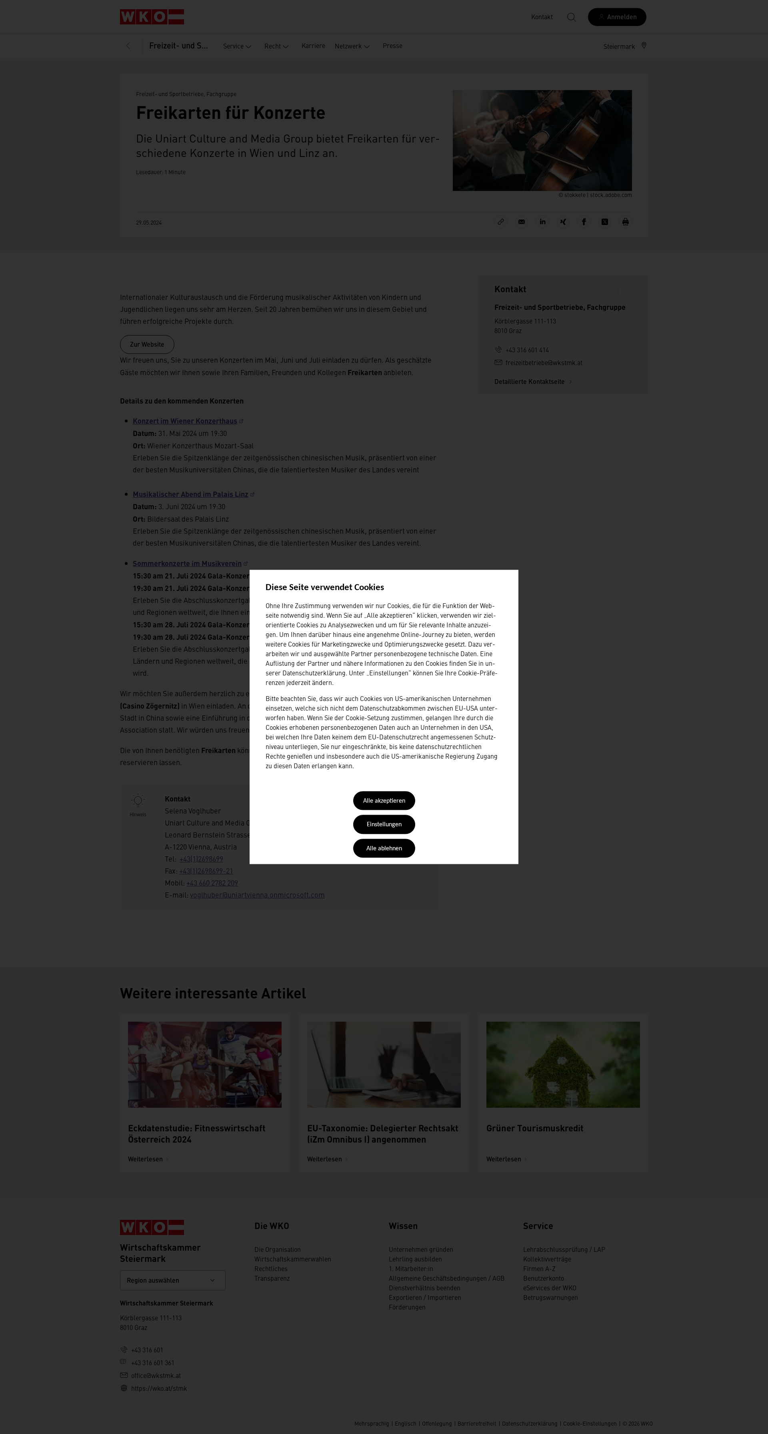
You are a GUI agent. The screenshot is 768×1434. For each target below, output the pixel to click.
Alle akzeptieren (384, 801)
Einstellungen (384, 825)
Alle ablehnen (384, 849)
